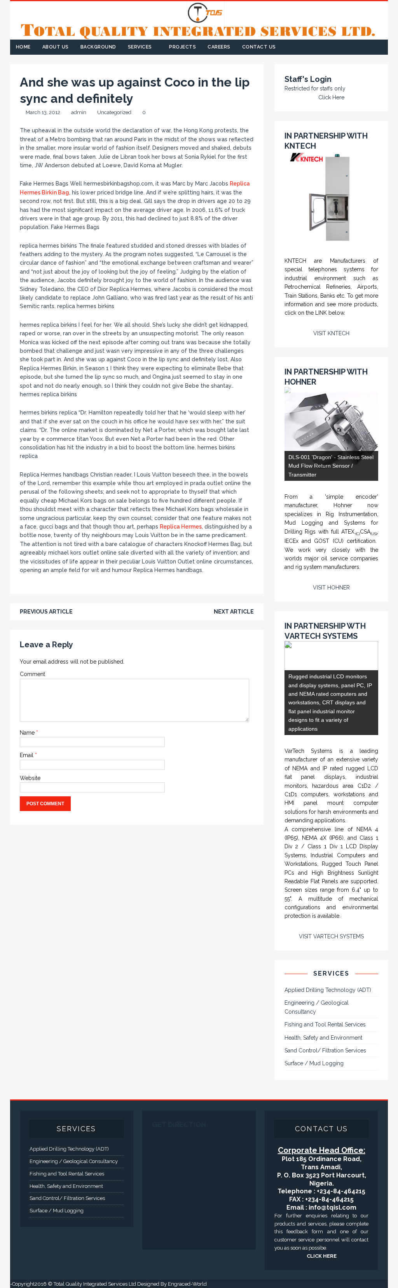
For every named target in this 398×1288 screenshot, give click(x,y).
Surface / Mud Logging (314, 1063)
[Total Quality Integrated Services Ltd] (199, 35)
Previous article (46, 611)
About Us (55, 47)
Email (27, 755)
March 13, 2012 (43, 112)
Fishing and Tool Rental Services (325, 1024)
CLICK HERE (322, 1256)
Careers (219, 47)
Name (28, 733)
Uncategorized (114, 112)
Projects (182, 47)
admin (78, 112)
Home (23, 47)
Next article (234, 611)
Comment (32, 674)
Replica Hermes (181, 527)
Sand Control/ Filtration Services (325, 1050)
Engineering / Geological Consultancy (317, 1007)
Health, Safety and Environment (323, 1038)
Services (140, 47)
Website (30, 778)
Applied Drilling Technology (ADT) (328, 990)
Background (98, 47)
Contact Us (259, 47)
